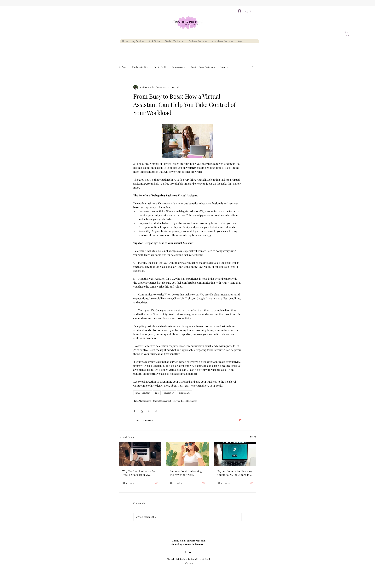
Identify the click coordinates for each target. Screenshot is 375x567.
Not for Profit (160, 67)
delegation (169, 393)
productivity (184, 393)
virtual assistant (142, 393)
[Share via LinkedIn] (149, 411)
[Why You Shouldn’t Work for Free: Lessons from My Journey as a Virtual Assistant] (140, 454)
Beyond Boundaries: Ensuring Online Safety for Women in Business (234, 472)
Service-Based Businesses (203, 67)
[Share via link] (156, 411)
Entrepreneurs (178, 67)
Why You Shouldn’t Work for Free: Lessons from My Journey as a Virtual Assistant (139, 472)
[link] (347, 34)
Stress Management (162, 400)
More (222, 67)
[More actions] (240, 87)
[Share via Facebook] (134, 411)
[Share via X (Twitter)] (141, 411)
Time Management (142, 400)
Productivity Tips (140, 67)
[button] (252, 67)
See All (253, 436)
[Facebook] (185, 552)
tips (157, 393)
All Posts (122, 67)
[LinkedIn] (189, 552)
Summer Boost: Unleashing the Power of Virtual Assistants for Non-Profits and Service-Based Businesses (187, 472)
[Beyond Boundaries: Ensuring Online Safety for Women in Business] (235, 454)
